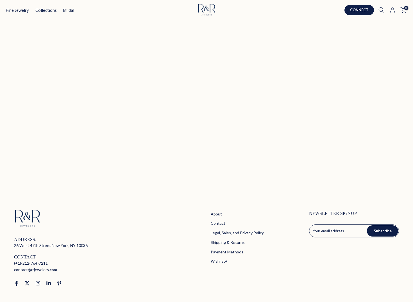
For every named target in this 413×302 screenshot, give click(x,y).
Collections (46, 10)
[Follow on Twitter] (27, 283)
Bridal (68, 10)
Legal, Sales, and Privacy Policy (237, 232)
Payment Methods (227, 251)
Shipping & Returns (228, 242)
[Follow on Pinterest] (59, 283)
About (216, 214)
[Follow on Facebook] (16, 283)
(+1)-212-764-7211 (31, 263)
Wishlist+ (219, 261)
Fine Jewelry (17, 10)
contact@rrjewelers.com (35, 269)
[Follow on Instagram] (37, 283)
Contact (218, 223)
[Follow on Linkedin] (48, 283)
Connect (359, 10)
